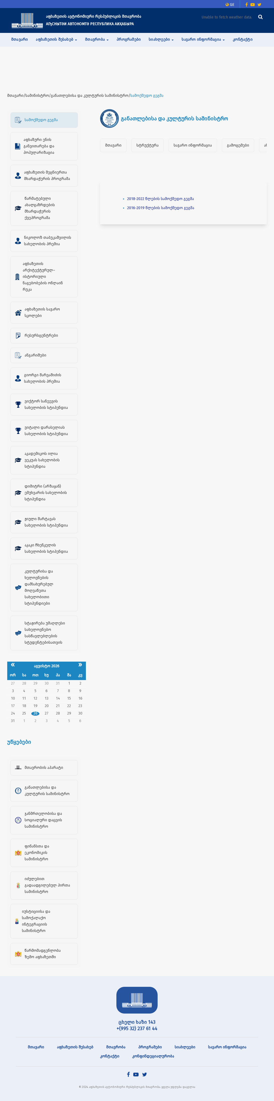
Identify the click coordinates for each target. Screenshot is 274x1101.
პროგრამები (129, 39)
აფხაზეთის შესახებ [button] (55, 39)
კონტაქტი (243, 39)
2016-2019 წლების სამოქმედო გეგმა (160, 208)
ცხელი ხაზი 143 (137, 1022)
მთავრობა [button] (95, 39)
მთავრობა (115, 1047)
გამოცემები (238, 145)
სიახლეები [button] (160, 39)
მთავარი (19, 39)
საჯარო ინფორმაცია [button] (202, 39)
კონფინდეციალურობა (153, 1056)
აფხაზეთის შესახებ (75, 1047)
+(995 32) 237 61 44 (137, 1028)
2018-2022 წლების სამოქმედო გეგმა (160, 199)
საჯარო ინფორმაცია (193, 145)
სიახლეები (185, 1047)
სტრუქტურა (147, 145)
